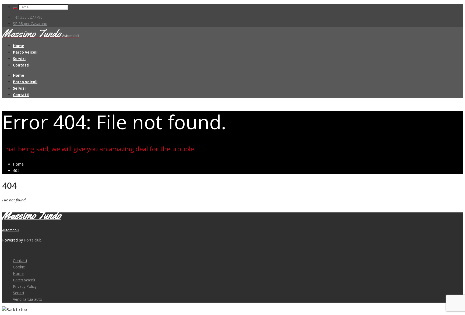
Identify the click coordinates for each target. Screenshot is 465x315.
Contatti (21, 65)
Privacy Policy (25, 286)
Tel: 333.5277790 (28, 17)
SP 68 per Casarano (30, 23)
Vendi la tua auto (27, 299)
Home (18, 45)
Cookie (19, 267)
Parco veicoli (25, 52)
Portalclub (32, 240)
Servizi (19, 58)
